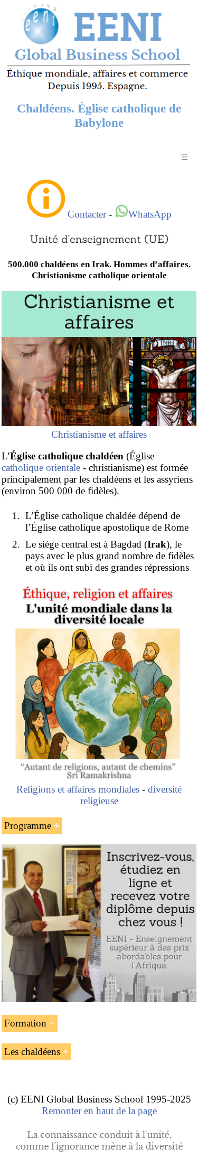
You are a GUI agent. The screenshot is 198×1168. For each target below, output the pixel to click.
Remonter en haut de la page (99, 1110)
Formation (25, 1023)
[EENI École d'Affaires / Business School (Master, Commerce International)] (99, 91)
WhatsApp (150, 214)
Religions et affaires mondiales (77, 789)
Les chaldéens (32, 1051)
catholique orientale (41, 467)
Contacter (87, 214)
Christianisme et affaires (99, 434)
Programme (27, 825)
